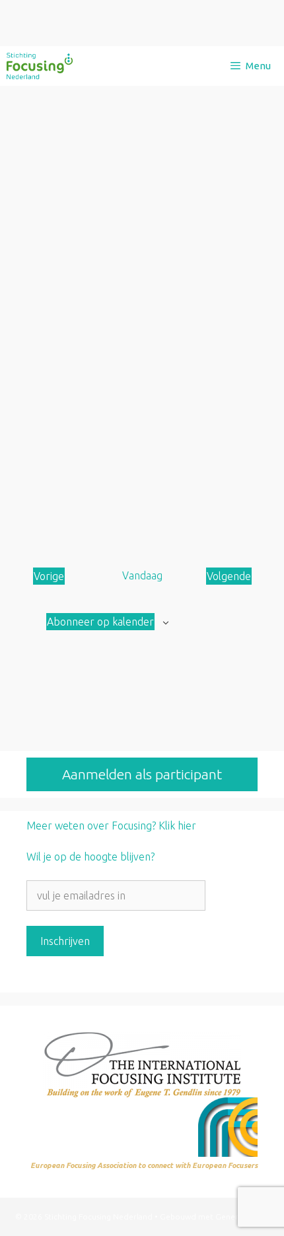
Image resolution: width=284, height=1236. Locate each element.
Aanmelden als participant (142, 774)
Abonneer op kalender (100, 622)
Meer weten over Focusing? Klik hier (111, 825)
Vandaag (142, 575)
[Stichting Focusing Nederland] (40, 66)
